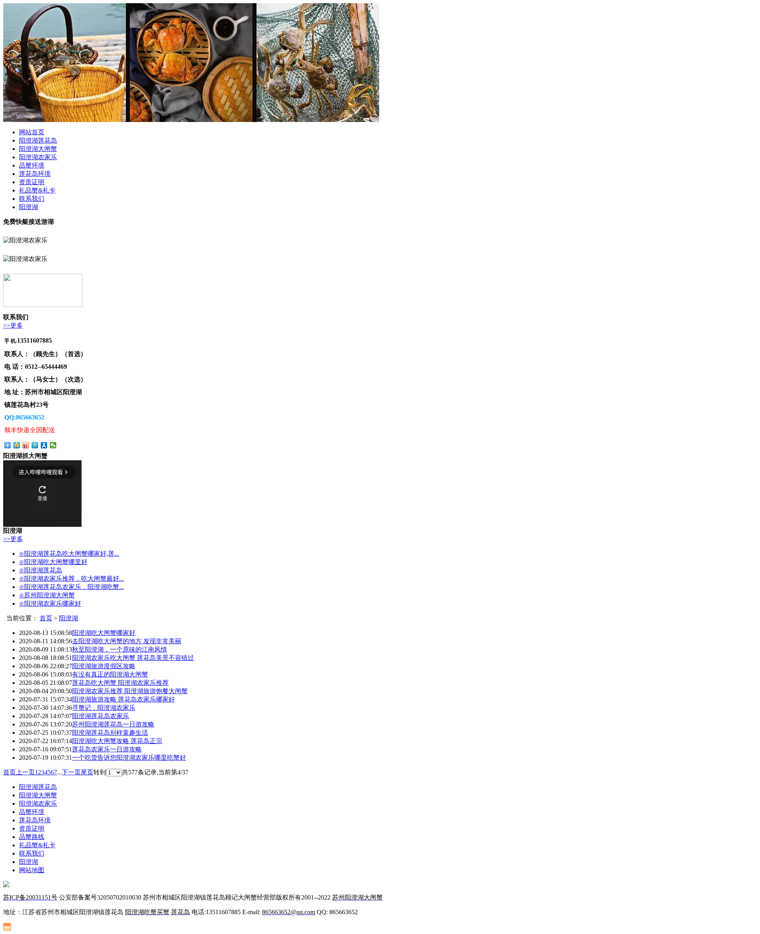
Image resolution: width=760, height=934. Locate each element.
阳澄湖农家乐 (38, 157)
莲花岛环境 (35, 173)
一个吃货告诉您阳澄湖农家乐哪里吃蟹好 (129, 757)
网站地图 (31, 870)
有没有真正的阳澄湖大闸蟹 (110, 674)
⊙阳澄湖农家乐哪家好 (50, 603)
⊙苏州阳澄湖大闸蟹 (47, 595)
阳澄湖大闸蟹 (38, 148)
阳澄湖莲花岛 (38, 140)
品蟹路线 (31, 836)
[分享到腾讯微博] (35, 445)
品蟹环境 (31, 165)
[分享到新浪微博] (26, 445)
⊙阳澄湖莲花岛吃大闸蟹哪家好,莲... (69, 553)
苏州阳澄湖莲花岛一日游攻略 (113, 724)
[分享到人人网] (44, 445)
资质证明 (31, 182)
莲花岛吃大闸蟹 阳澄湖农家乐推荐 (120, 682)
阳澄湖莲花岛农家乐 (100, 716)
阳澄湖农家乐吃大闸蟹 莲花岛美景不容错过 (133, 657)
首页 (46, 618)
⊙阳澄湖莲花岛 (40, 570)
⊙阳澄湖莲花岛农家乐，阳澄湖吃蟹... (71, 586)
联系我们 (31, 198)
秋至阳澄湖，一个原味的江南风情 (119, 649)
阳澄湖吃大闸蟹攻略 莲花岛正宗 (117, 741)
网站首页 (31, 132)
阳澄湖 (28, 207)
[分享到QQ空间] (16, 445)
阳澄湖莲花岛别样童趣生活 (110, 732)
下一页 (71, 772)
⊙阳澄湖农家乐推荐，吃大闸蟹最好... (71, 578)
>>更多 (13, 325)
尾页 (87, 772)
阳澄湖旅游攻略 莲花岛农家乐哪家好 (123, 699)
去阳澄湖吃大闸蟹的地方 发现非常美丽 (126, 641)
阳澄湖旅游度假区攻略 (103, 666)
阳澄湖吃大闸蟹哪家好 (103, 632)
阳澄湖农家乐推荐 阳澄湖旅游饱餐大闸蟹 (130, 691)
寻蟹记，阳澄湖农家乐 (103, 707)
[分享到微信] (53, 445)
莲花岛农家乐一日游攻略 (107, 749)
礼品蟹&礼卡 (37, 190)
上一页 (25, 772)
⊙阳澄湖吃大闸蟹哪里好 (53, 561)
